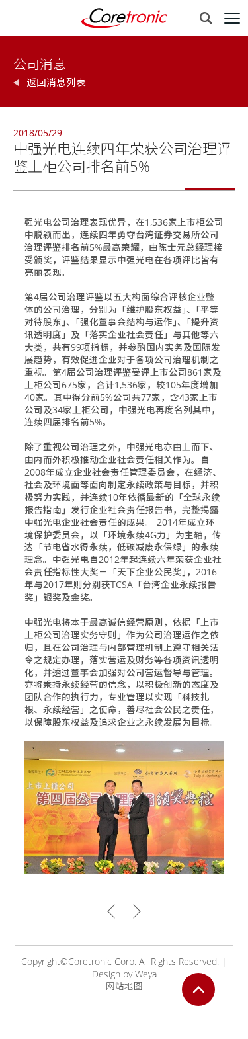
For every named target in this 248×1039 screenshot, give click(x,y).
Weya (146, 974)
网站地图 (124, 986)
